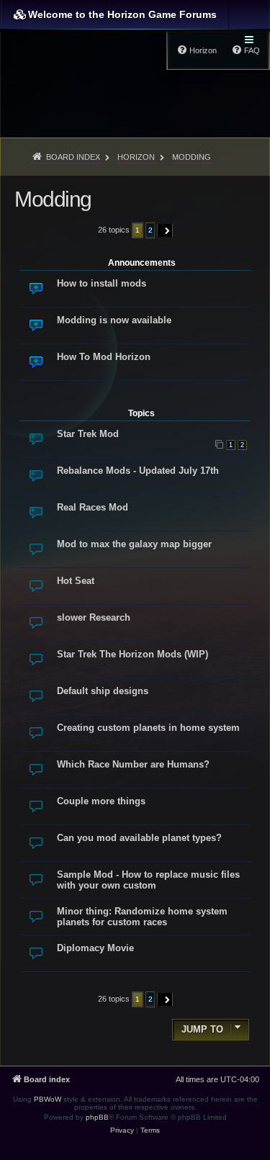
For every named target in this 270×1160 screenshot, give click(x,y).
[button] (165, 230)
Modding (52, 199)
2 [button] (150, 230)
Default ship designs (102, 690)
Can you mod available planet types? (139, 837)
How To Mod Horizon (103, 356)
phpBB (97, 1117)
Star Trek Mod (88, 433)
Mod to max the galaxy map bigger (134, 544)
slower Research (93, 617)
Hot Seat (75, 580)
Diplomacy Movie (95, 948)
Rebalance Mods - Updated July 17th (138, 470)
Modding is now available (114, 320)
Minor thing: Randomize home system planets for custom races (142, 916)
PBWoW (47, 1099)
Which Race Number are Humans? (133, 764)
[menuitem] (122, 1130)
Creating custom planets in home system (148, 727)
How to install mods (101, 283)
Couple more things (101, 801)
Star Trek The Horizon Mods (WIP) (132, 654)
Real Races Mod (92, 507)
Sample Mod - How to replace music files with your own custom (148, 880)
